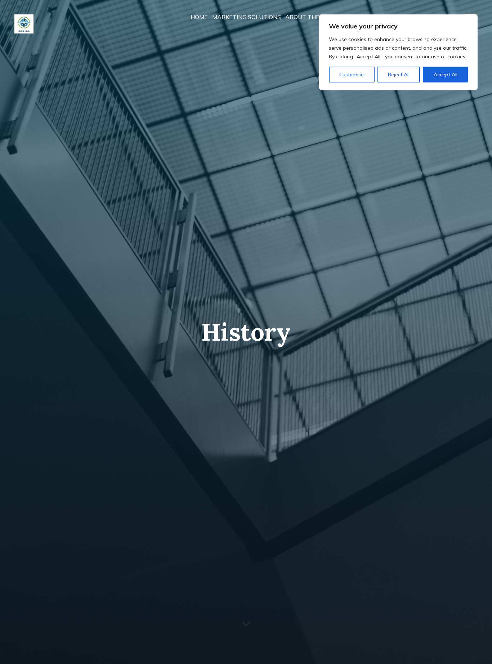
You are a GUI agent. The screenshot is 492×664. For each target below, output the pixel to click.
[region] (398, 52)
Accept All (445, 74)
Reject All (399, 74)
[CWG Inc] (23, 17)
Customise (351, 74)
